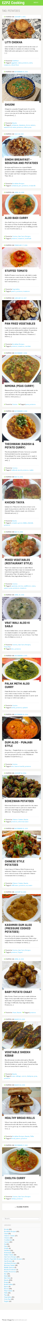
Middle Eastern (9, 1267)
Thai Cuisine (8, 1291)
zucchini (27, 346)
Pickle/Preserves (10, 1272)
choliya (13, 1199)
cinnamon (22, 125)
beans (13, 1076)
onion (20, 63)
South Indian (8, 1284)
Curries (14, 236)
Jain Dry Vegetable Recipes (13, 1259)
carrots (20, 586)
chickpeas (30, 1076)
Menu (36, 2)
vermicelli (32, 186)
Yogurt (20, 952)
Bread (13, 1138)
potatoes (25, 63)
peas (27, 404)
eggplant (14, 63)
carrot (24, 1076)
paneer (13, 291)
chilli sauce (14, 885)
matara (33, 125)
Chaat (14, 1012)
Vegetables (16, 289)
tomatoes (7, 65)
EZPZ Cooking (13, 2)
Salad (6, 1276)
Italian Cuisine (9, 1255)
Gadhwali (14, 470)
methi (13, 707)
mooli (20, 470)
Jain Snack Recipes (10, 1263)
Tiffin (32, 1136)
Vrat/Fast (7, 647)
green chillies (22, 523)
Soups (6, 1282)
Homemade (8, 1253)
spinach (25, 707)
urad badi (28, 238)
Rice (5, 1274)
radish (31, 470)
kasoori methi (19, 766)
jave (20, 186)
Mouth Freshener (10, 1269)
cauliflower (27, 586)
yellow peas (27, 127)
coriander (14, 523)
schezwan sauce (23, 822)
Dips (5, 1246)
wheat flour (15, 65)
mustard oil (8, 127)
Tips (5, 1295)
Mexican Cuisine (9, 1265)
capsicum (14, 586)
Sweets (6, 1289)
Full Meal (15, 61)
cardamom (14, 125)
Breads (6, 1229)
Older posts (21, 1207)
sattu (30, 63)
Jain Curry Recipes (24, 236)
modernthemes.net (20, 1320)
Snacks (14, 123)
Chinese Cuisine (17, 819)
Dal (5, 1244)
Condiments (8, 1240)
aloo (12, 649)
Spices (6, 1286)
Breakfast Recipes (18, 183)
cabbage (18, 1076)
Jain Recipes (8, 1261)
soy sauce (29, 885)
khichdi (30, 523)
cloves (28, 125)
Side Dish (7, 1278)
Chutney (7, 1238)
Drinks (6, 1248)
